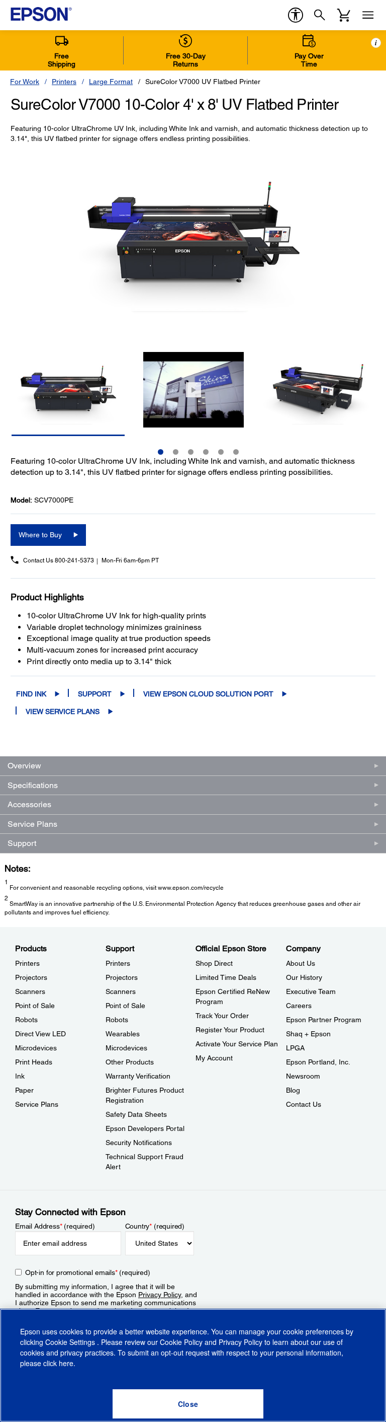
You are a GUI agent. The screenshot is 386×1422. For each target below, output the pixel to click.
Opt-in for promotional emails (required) (87, 1272)
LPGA (295, 1048)
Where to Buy (40, 535)
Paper (24, 1090)
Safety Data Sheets (136, 1114)
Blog (293, 1090)
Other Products (130, 1062)
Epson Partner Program (323, 1020)
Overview (24, 765)
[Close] (188, 1403)
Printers (64, 82)
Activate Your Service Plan (237, 1044)
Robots (26, 1020)
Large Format (111, 82)
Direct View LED (40, 1034)
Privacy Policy (159, 1295)
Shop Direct (214, 963)
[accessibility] (295, 15)
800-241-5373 (74, 560)
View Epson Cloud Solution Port (208, 694)
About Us (300, 963)
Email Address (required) (55, 1226)
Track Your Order (222, 1016)
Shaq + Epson (308, 1034)
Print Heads (33, 1062)
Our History (304, 977)
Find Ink (31, 694)
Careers (299, 1006)
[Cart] (344, 15)
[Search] (320, 15)
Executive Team (311, 991)
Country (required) (155, 1226)
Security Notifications (139, 1143)
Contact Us (303, 1104)
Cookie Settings (71, 1342)
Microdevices (36, 1048)
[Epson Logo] (41, 14)
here (66, 1363)
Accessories (29, 804)
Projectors (31, 977)
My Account (214, 1058)
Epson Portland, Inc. (318, 1062)
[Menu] (368, 15)
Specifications (33, 785)
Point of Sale (35, 1006)
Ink (20, 1076)
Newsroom (303, 1076)
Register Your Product (230, 1030)
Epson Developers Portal (145, 1128)
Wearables (123, 1034)
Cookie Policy (181, 1342)
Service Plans (32, 824)
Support (95, 694)
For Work (24, 82)
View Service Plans (63, 711)
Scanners (30, 991)
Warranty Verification (138, 1076)
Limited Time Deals (226, 977)
